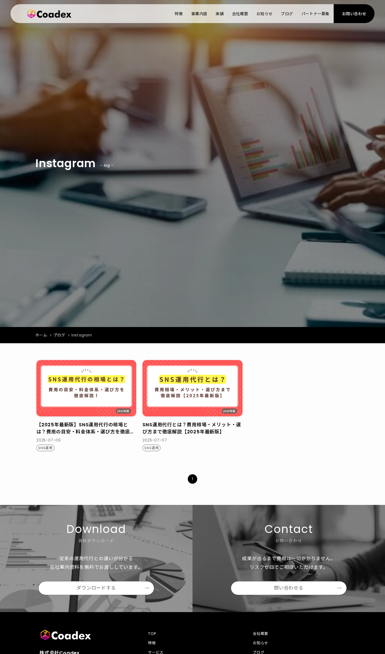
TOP (152, 633)
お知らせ (260, 643)
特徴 (152, 643)
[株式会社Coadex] (49, 13)
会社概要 (260, 633)
